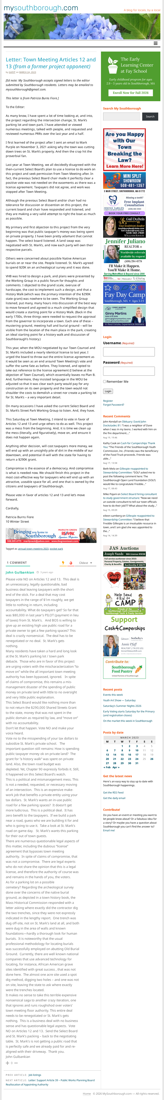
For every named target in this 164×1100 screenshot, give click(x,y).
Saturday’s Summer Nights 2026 (122, 706)
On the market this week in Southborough (127, 721)
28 (114, 763)
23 (129, 759)
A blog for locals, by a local (142, 10)
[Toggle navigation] (155, 43)
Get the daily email (114, 798)
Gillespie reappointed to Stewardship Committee (125, 470)
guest (12, 72)
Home (87, 1094)
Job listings (35, 1075)
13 (107, 754)
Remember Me (117, 381)
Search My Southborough (122, 108)
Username (118, 343)
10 (136, 750)
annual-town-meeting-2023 (33, 548)
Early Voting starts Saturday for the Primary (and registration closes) (129, 713)
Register (108, 401)
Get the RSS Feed (113, 792)
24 (136, 759)
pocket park (56, 548)
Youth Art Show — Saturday (119, 700)
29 (122, 763)
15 (122, 754)
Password (118, 362)
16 (129, 754)
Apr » (116, 767)
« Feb (107, 767)
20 (107, 759)
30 (129, 763)
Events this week (113, 695)
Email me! (109, 830)
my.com (41, 7)
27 (107, 763)
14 (114, 754)
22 (122, 759)
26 (151, 759)
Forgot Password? (113, 404)
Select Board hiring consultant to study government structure (130, 496)
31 (136, 763)
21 (114, 759)
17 (136, 754)
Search (150, 116)
